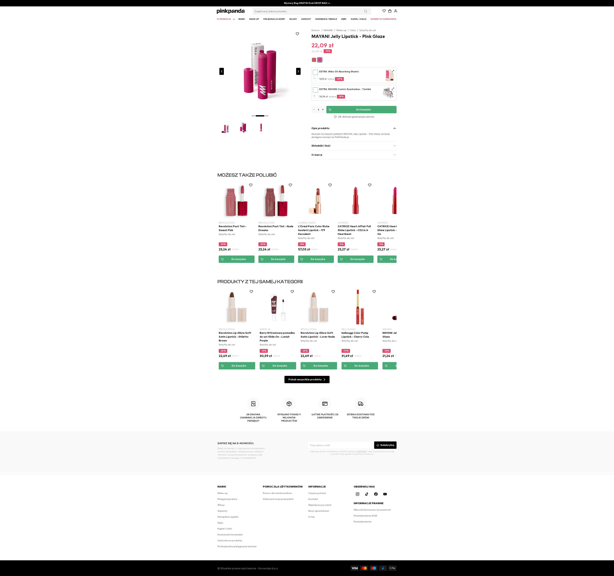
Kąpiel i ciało (224, 529)
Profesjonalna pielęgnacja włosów (236, 546)
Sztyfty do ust (367, 30)
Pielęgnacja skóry (227, 499)
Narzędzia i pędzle (227, 517)
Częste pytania (317, 493)
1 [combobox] (314, 78)
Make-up (341, 30)
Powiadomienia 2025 (365, 516)
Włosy (221, 505)
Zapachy (222, 511)
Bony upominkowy (318, 511)
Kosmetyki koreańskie (230, 535)
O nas (311, 517)
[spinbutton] (318, 109)
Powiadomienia (362, 522)
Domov (317, 30)
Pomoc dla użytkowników (277, 493)
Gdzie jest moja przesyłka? (278, 499)
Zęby (220, 523)
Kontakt (313, 499)
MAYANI (328, 30)
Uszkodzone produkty (229, 541)
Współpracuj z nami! (319, 505)
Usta (353, 30)
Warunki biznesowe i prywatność (372, 510)
